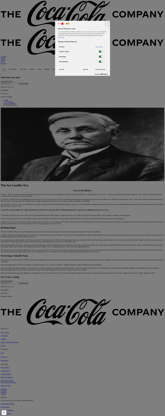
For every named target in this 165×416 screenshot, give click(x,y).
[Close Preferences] (4, 412)
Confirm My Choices (100, 69)
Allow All (61, 69)
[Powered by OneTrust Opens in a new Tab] (102, 74)
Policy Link (61, 37)
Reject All (85, 69)
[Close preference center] (107, 24)
